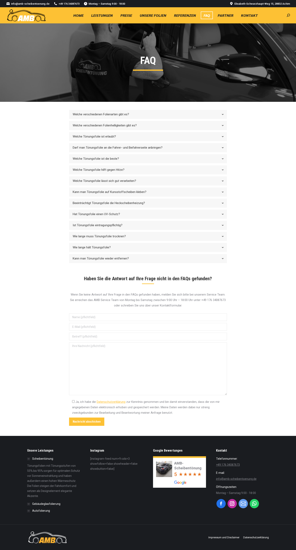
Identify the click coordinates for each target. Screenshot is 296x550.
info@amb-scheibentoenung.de (30, 3)
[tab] (148, 114)
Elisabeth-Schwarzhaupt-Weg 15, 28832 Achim (262, 3)
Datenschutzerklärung (111, 402)
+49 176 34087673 (69, 3)
